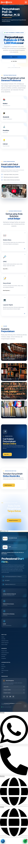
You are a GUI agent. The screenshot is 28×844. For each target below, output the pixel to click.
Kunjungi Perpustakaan (14, 520)
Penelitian (3, 656)
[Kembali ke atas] (25, 706)
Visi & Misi (3, 638)
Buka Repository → (7, 290)
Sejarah (2, 636)
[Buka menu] (25, 2)
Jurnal (2, 668)
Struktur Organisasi (4, 642)
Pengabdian (3, 658)
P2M (2, 672)
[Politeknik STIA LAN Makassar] (6, 2)
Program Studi (4, 650)
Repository (3, 666)
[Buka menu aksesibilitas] (3, 841)
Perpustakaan (4, 654)
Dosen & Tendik (4, 644)
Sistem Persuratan (4, 670)
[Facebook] (4, 696)
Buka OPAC (7, 454)
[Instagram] (13, 696)
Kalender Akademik (5, 652)
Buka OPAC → (6, 268)
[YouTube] (10, 696)
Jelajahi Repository (8, 485)
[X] (7, 696)
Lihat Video (14, 61)
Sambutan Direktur (4, 640)
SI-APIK (2, 664)
